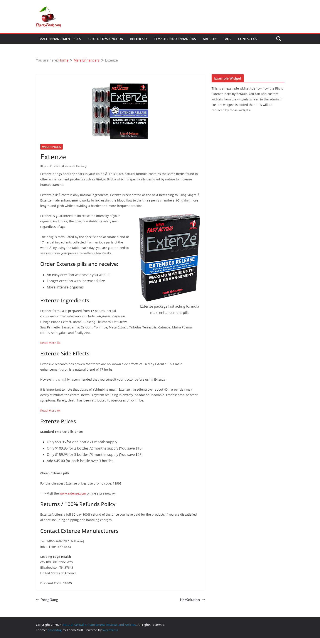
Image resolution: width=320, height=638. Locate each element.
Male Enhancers (51, 146)
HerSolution (190, 599)
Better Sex (138, 39)
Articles (210, 39)
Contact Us (247, 39)
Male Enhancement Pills (60, 39)
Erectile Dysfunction (105, 39)
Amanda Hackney (76, 166)
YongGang (49, 599)
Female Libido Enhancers (175, 39)
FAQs (227, 39)
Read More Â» (50, 343)
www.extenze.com (73, 493)
